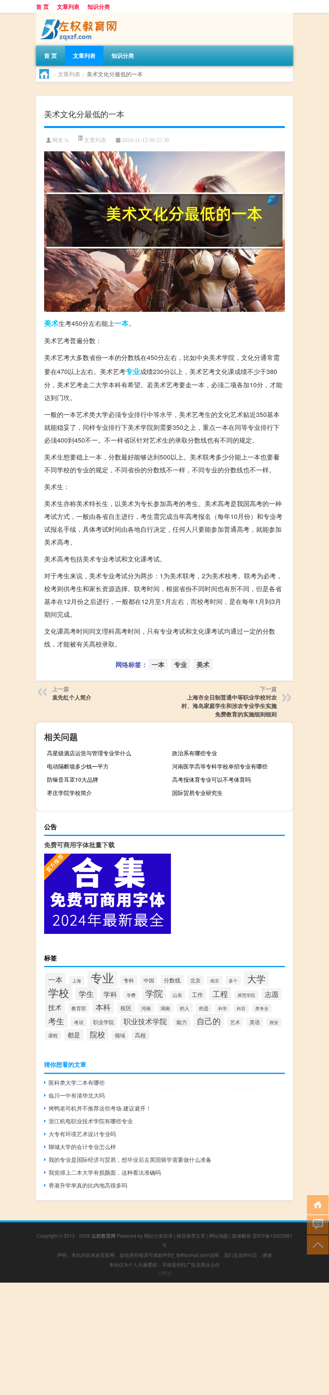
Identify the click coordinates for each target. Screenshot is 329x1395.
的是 (204, 1008)
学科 (110, 994)
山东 (177, 995)
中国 (149, 980)
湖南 (165, 1008)
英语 (255, 1022)
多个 (233, 980)
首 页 (42, 6)
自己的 (209, 1021)
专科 (129, 980)
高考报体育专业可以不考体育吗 (211, 779)
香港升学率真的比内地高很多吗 (88, 1185)
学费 (131, 995)
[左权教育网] (78, 16)
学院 (154, 993)
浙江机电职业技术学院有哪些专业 (91, 1121)
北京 (195, 980)
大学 (256, 978)
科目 (241, 1008)
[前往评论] (316, 1224)
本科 (103, 1007)
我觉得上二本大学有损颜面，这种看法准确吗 (105, 1172)
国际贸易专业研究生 (197, 793)
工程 (220, 993)
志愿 (271, 994)
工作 (197, 994)
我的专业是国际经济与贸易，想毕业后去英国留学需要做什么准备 (130, 1159)
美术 (51, 323)
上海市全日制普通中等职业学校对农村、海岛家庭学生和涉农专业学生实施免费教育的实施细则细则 (229, 705)
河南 (146, 1008)
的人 (184, 1008)
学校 (58, 992)
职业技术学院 (145, 1021)
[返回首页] (316, 1204)
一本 (121, 323)
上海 (76, 980)
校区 (126, 1008)
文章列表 (68, 6)
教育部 (78, 1008)
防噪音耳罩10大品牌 (72, 779)
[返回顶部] (316, 1244)
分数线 (172, 980)
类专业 (261, 1008)
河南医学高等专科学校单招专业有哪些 (220, 766)
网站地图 (218, 1235)
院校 (97, 1034)
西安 (274, 1022)
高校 (140, 1035)
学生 (86, 993)
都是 (73, 1034)
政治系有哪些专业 (194, 753)
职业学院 (103, 1022)
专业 (133, 371)
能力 (182, 1022)
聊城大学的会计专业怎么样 (82, 1147)
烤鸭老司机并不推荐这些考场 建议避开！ (100, 1108)
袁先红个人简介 (71, 697)
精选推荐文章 (191, 1235)
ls (67, 140)
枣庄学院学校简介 (69, 793)
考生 (56, 1021)
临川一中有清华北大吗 (77, 1095)
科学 (222, 1008)
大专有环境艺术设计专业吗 (82, 1134)
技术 (55, 1007)
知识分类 (98, 6)
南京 (214, 980)
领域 (120, 1035)
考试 (78, 1022)
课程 (53, 1035)
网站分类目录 (158, 1235)
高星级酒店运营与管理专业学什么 (89, 753)
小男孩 (164, 1272)
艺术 (235, 1022)
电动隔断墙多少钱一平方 (78, 766)
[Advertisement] (164, 1339)
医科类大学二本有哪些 (77, 1082)
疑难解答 (241, 1235)
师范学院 (246, 995)
